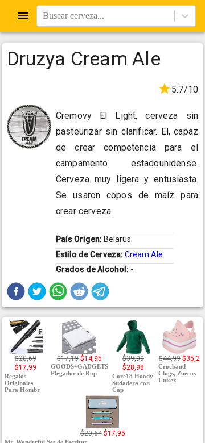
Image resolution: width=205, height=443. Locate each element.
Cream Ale (144, 254)
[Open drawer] (22, 16)
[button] (16, 291)
